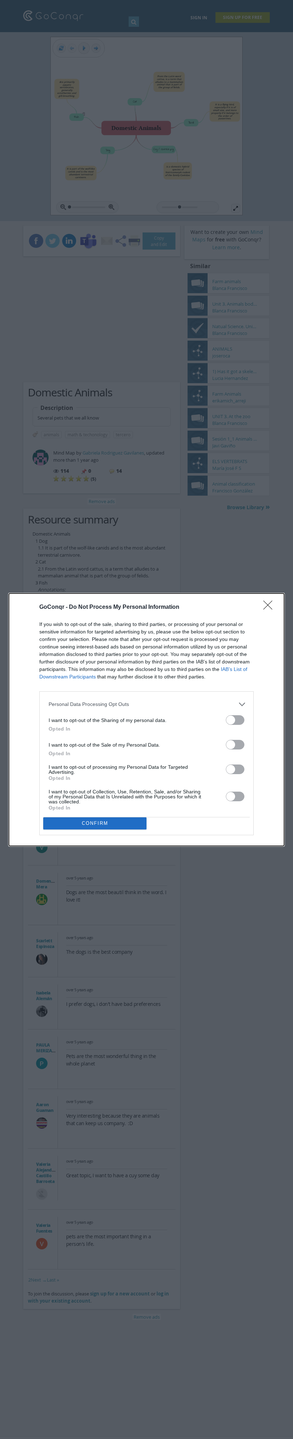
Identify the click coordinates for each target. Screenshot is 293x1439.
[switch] (235, 720)
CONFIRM (95, 823)
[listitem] (146, 704)
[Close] (270, 607)
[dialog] (146, 719)
